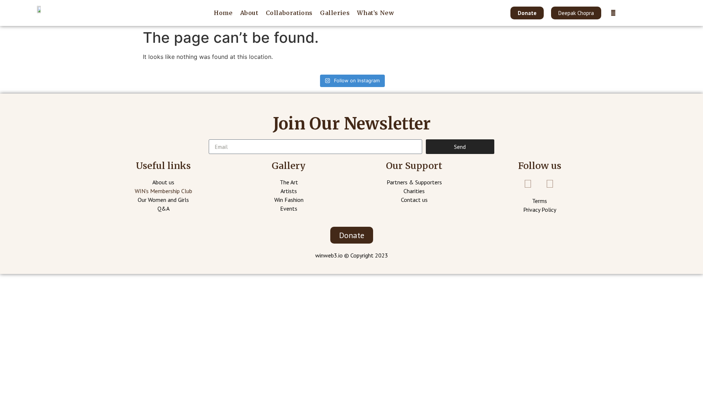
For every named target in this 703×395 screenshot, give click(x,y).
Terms (539, 200)
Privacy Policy (539, 209)
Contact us (414, 199)
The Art (289, 182)
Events (288, 208)
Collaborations (289, 12)
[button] (527, 13)
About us (163, 182)
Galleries (335, 12)
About (249, 12)
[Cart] (628, 12)
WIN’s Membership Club (163, 191)
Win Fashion (289, 199)
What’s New (375, 12)
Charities (414, 191)
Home (223, 12)
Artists (288, 191)
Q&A (163, 208)
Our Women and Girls (163, 199)
